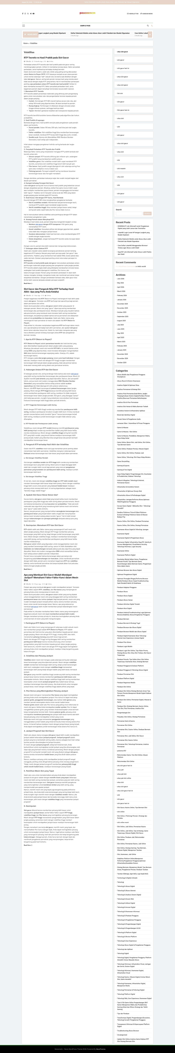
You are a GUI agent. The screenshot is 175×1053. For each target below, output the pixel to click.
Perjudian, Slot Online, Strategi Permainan (131, 717)
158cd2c (28, 61)
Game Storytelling (123, 461)
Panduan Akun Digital (124, 608)
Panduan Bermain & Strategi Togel (128, 623)
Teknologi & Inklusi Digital (126, 903)
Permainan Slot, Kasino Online (127, 740)
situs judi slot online (124, 778)
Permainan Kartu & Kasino (126, 721)
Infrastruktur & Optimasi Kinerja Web (129, 491)
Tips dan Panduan (123, 1014)
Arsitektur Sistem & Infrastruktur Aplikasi (131, 411)
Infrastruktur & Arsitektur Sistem (128, 487)
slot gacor (39, 224)
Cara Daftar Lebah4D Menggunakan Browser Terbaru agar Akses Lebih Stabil (113, 2)
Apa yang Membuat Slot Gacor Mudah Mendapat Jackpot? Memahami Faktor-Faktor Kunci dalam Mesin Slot (51, 578)
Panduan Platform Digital (125, 678)
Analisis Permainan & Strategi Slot (128, 389)
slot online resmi (123, 822)
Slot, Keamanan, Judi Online (126, 854)
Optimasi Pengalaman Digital (127, 574)
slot (118, 127)
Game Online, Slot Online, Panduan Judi (130, 453)
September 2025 (122, 316)
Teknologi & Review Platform (127, 937)
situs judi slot (121, 774)
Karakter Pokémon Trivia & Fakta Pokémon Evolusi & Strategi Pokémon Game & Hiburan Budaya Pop (132, 515)
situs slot (120, 118)
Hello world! (142, 266)
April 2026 (120, 287)
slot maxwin (121, 168)
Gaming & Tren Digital (124, 470)
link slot (120, 93)
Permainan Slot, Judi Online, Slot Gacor (130, 736)
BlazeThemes (100, 1049)
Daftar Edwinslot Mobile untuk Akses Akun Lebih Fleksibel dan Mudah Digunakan (65, 33)
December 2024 (122, 354)
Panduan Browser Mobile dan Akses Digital (131, 632)
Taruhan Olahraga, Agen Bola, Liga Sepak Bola (132, 874)
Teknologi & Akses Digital (126, 886)
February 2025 (122, 346)
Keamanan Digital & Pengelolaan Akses (130, 538)
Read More (27, 283)
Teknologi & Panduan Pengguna (127, 916)
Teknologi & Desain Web (125, 899)
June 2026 (120, 279)
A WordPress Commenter (126, 266)
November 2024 (122, 358)
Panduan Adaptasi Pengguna (126, 587)
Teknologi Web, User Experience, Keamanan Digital (134, 998)
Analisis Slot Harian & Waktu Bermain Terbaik (132, 406)
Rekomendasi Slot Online (125, 761)
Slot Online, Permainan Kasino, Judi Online (131, 844)
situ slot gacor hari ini (124, 766)
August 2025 (121, 321)
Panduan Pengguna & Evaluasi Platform (130, 666)
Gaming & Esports (123, 466)
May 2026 (120, 283)
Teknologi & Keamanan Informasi (128, 911)
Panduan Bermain (123, 619)
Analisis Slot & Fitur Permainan (127, 402)
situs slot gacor (122, 77)
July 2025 (120, 325)
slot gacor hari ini (123, 68)
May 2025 (120, 333)
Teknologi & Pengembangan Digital (129, 924)
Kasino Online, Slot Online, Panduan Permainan (133, 521)
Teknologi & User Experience (127, 941)
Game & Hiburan (122, 427)
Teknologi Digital (123, 953)
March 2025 (121, 342)
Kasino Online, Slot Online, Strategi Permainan (132, 525)
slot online (120, 812)
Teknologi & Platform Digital (126, 932)
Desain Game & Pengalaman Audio (129, 419)
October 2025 (121, 312)
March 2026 (121, 291)
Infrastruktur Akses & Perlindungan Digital (131, 495)
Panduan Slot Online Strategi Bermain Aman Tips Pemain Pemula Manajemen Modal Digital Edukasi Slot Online (134, 693)
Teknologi (120, 882)
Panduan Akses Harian (125, 600)
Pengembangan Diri (123, 713)
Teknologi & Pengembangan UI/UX (128, 928)
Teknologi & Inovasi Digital (126, 907)
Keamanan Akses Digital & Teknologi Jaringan (132, 529)
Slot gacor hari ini (123, 110)
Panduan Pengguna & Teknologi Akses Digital (132, 670)
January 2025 (121, 350)
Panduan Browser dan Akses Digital (129, 627)
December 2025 (122, 304)
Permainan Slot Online (124, 725)
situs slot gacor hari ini (125, 791)
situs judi (120, 770)
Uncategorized (122, 1035)
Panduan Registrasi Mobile (126, 683)
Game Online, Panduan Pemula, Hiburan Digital (133, 449)
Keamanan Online (123, 551)
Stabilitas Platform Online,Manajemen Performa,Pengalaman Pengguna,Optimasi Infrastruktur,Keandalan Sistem (131, 861)
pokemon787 (121, 751)
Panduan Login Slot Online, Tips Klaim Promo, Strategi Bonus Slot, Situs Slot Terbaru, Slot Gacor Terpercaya (134, 653)
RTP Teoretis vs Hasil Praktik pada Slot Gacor (46, 57)
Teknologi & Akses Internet (126, 891)
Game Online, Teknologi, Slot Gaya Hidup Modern (133, 457)
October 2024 (121, 362)
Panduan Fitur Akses (124, 642)
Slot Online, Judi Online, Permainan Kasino (131, 827)
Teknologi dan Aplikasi (125, 949)
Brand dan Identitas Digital (126, 415)
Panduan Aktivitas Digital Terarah (128, 604)
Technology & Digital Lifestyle (127, 878)
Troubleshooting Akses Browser (128, 1031)
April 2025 (120, 337)
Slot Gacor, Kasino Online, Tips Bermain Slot (132, 807)
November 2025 (122, 308)
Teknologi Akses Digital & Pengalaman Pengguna (133, 945)
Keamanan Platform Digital (126, 555)
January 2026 (121, 300)
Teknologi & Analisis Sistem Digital (129, 895)
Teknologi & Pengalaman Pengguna (129, 920)
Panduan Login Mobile (124, 646)
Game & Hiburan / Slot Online (127, 432)
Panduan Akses (122, 592)
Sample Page (85, 26)
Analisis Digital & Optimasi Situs (128, 385)
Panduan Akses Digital (124, 596)
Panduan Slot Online (124, 687)
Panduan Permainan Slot (125, 674)
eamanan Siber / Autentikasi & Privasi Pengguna (133, 423)
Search (119, 210)
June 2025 (120, 329)
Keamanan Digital (123, 534)
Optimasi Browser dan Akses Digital (129, 570)
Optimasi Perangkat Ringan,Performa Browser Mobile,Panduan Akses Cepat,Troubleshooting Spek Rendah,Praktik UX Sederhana (132, 581)
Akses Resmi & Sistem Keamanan (128, 381)
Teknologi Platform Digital (126, 994)
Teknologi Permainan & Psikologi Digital (130, 990)
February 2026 (122, 295)
